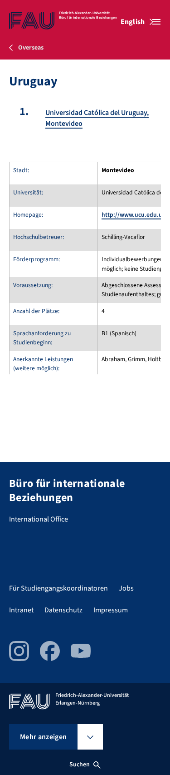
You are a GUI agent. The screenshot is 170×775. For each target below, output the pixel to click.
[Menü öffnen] (156, 22)
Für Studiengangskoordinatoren (58, 588)
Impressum (110, 610)
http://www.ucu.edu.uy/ (135, 214)
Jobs (126, 588)
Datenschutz (63, 610)
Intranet (21, 610)
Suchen (79, 764)
